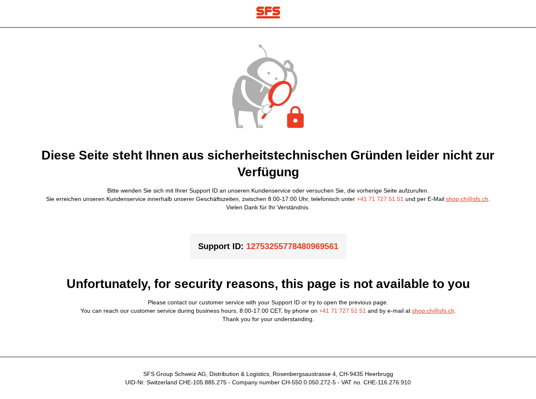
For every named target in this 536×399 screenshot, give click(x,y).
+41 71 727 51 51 (380, 199)
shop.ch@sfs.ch (467, 199)
